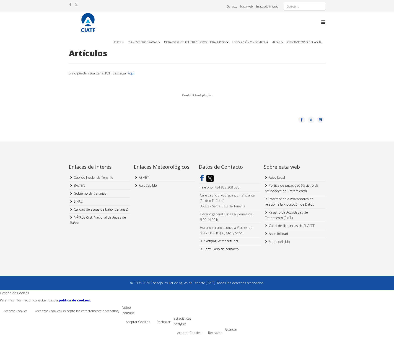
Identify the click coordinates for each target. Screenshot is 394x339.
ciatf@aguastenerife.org (221, 241)
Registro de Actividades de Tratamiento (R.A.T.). (286, 215)
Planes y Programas (142, 42)
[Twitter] (209, 178)
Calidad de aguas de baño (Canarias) (101, 209)
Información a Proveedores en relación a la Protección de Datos (289, 201)
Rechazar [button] (163, 322)
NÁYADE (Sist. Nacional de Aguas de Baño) (98, 220)
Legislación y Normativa (250, 42)
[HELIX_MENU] (323, 22)
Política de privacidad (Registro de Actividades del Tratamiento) (292, 188)
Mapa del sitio (279, 242)
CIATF (117, 42)
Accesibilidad (278, 234)
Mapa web (246, 6)
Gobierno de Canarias (90, 193)
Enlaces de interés (267, 6)
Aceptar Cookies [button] (15, 311)
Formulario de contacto (221, 249)
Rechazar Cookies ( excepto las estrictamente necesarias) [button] (76, 311)
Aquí (131, 73)
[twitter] (76, 4)
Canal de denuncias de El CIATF (292, 226)
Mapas (276, 42)
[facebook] (70, 4)
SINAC (78, 201)
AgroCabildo (148, 185)
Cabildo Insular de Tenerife (93, 177)
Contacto (232, 6)
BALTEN (79, 185)
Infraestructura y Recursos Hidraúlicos (195, 42)
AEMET (144, 177)
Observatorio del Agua (304, 42)
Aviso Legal (277, 177)
